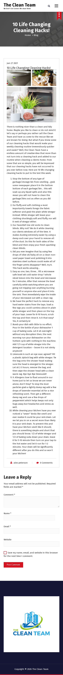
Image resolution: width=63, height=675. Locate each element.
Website (7, 539)
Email (7, 526)
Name (7, 513)
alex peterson (21, 462)
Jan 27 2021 (12, 63)
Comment (9, 494)
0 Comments (46, 462)
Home (28, 35)
